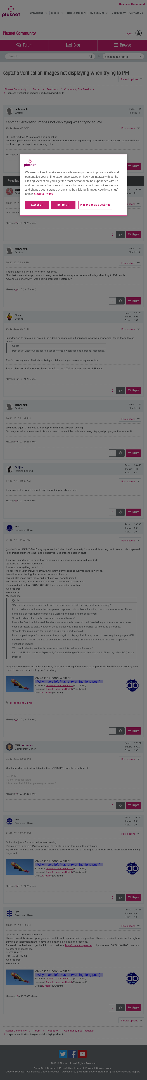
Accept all (37, 205)
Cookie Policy (43, 193)
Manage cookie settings (95, 205)
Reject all (63, 205)
